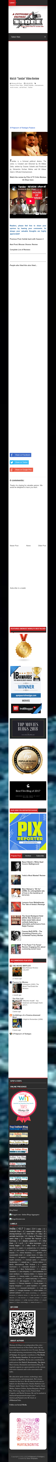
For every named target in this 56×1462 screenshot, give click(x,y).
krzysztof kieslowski (28, 1288)
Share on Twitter (21, 462)
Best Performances (28, 1269)
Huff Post (22, 1360)
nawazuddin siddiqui (34, 1231)
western (40, 1253)
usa (28, 1229)
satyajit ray (25, 1262)
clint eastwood (38, 1271)
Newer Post (14, 546)
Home (28, 546)
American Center (16, 1278)
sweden (12, 1283)
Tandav (30, 87)
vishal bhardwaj (26, 1253)
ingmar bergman (16, 1286)
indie (40, 1229)
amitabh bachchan (17, 1236)
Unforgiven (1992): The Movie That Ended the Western (31, 986)
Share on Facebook (22, 455)
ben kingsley (24, 1271)
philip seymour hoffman (31, 1300)
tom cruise (21, 1250)
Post (19, 239)
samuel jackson (16, 1293)
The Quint (41, 1362)
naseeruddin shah (16, 1255)
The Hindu (41, 1355)
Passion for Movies (20, 982)
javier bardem (32, 1286)
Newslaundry (32, 1362)
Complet (13, 250)
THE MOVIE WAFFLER (22, 966)
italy (40, 1234)
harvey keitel (25, 1276)
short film (30, 1234)
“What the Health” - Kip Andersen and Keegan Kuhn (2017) (33, 1003)
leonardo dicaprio (30, 1267)
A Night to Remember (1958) (33, 1019)
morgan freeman (24, 1290)
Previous (13, 239)
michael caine (31, 1260)
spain (21, 1248)
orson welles (38, 1290)
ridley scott (31, 1246)
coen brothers (15, 1274)
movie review (14, 87)
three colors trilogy (22, 1302)
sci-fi (21, 1243)
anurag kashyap (16, 1234)
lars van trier (35, 1295)
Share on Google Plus (23, 470)
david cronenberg (31, 1293)
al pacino (22, 1257)
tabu (41, 1255)
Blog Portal (14, 1210)
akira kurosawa (35, 1243)
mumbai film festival (33, 1239)
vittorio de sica (35, 1302)
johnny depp (38, 1276)
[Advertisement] (28, 59)
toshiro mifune (38, 1262)
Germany (13, 1241)
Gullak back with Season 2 (32, 239)
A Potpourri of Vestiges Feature (22, 128)
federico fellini (29, 1274)
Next (12, 244)
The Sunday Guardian (20, 1357)
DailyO (24, 1362)
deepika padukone (30, 1241)
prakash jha (31, 1248)
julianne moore (23, 1295)
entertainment (39, 85)
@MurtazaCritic (15, 1400)
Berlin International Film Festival (23, 1264)
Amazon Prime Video (16, 85)
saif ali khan (23, 87)
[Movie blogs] (24, 661)
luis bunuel (22, 1297)
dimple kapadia (28, 85)
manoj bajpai (15, 1246)
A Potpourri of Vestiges (22, 1034)
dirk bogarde (25, 1281)
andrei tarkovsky (31, 1278)
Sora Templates (32, 1458)
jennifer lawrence (36, 1257)
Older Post (42, 546)
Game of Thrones (36, 1236)
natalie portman (35, 1297)
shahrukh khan (15, 1231)
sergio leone (31, 1255)
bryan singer (39, 1283)
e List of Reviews (23, 250)
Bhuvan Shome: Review (28, 244)
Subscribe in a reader (18, 588)
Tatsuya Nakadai (25, 1283)
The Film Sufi (18, 999)
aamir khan (14, 1239)
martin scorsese (16, 1260)
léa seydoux (38, 1281)
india (13, 1228)
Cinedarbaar (33, 1250)
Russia (12, 1257)
